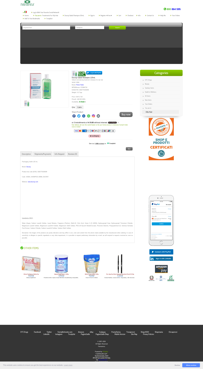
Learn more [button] (68, 365)
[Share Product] (98, 116)
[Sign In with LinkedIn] (161, 260)
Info (139, 15)
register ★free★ (106, 15)
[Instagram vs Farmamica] (93, 116)
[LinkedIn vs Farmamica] (83, 116)
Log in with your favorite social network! (46, 12)
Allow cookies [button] (191, 365)
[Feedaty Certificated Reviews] (161, 160)
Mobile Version (120, 334)
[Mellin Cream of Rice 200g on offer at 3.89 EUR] (69, 273)
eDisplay (105, 352)
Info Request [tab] (59, 154)
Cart (119, 15)
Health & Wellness (150, 92)
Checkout (130, 15)
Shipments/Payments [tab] (42, 154)
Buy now (126, 114)
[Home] (27, 5)
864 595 (174, 9)
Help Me (163, 15)
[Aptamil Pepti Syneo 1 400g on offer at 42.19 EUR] (39, 273)
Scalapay (102, 332)
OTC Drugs (148, 80)
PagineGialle (85, 334)
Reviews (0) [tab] (72, 154)
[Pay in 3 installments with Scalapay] (93, 137)
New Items (148, 100)
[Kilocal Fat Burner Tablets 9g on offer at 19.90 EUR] (126, 273)
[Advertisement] (101, 47)
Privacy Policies (148, 334)
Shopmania (159, 332)
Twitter (49, 332)
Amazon (81, 332)
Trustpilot (49, 19)
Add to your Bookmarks (32, 19)
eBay (91, 332)
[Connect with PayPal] (94, 74)
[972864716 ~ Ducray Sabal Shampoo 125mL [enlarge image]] (74, 74)
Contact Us (150, 15)
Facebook (37, 332)
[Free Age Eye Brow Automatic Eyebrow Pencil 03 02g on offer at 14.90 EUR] (97, 273)
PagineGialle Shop (102, 334)
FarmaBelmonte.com (65, 332)
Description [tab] (26, 154)
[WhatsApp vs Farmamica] (88, 116)
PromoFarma (116, 332)
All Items (147, 96)
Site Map (134, 334)
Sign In (92, 15)
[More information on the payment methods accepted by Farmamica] (93, 131)
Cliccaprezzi (173, 332)
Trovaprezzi (130, 332)
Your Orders (176, 15)
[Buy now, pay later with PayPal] (161, 246)
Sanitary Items (149, 88)
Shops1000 (145, 332)
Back (129, 149)
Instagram (58, 334)
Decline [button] (177, 365)
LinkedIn (46, 334)
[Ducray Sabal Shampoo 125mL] (39, 85)
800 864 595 (103, 360)
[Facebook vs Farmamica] (74, 116)
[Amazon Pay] (161, 272)
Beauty (147, 84)
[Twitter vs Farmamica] (78, 116)
